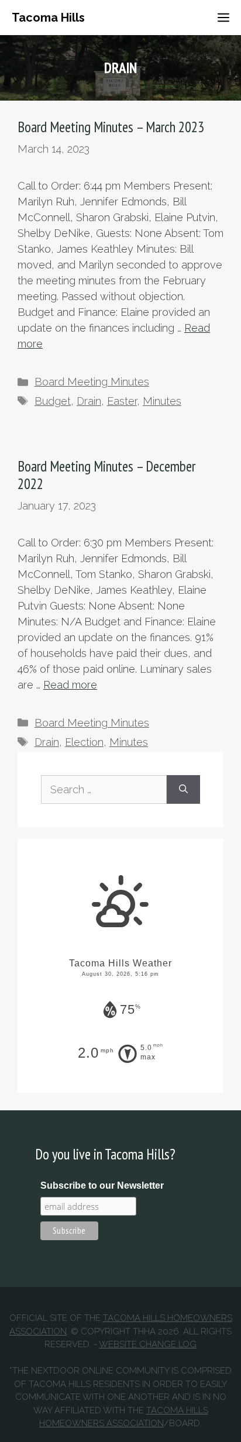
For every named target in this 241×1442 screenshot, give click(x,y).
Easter (122, 401)
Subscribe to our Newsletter (102, 1185)
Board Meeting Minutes (92, 382)
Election (84, 742)
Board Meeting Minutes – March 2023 (111, 127)
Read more (70, 685)
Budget (53, 401)
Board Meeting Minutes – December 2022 (106, 475)
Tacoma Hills (48, 18)
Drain (89, 401)
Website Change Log (148, 1344)
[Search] (183, 789)
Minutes (162, 401)
